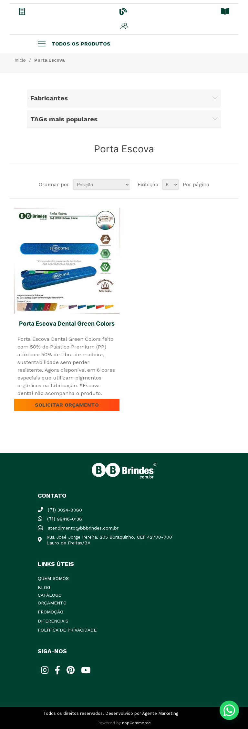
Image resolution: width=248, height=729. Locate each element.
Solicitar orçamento (67, 405)
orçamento (52, 602)
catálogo (50, 595)
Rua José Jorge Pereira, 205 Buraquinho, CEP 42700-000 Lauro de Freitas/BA (109, 539)
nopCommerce (136, 723)
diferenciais (53, 620)
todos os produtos (80, 44)
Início (20, 60)
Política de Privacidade (67, 630)
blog (44, 587)
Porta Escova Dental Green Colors (67, 323)
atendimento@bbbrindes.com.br (83, 528)
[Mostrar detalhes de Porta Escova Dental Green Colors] (67, 261)
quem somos (53, 578)
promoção (50, 611)
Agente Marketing (160, 713)
